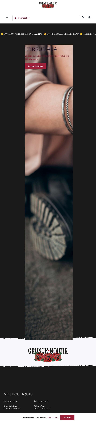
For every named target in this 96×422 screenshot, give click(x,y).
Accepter (67, 417)
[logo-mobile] (48, 2)
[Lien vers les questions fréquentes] (48, 34)
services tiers (53, 417)
